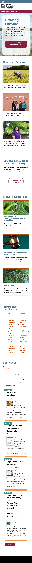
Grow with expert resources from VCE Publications (16, 44)
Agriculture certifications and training (11, 320)
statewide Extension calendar (10, 368)
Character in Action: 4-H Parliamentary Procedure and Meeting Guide (15, 252)
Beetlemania (9, 285)
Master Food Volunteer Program (23, 343)
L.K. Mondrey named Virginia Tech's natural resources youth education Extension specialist (15, 143)
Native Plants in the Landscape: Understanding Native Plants (14, 218)
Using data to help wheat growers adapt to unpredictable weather (15, 86)
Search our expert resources (16, 181)
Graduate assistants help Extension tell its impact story (14, 114)
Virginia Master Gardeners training (24, 337)
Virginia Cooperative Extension (9, 11)
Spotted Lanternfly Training (11, 315)
